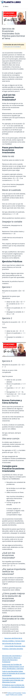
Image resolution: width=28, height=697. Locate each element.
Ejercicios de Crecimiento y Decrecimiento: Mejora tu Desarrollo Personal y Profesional (12, 659)
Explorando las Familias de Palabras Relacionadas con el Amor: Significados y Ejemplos (13, 666)
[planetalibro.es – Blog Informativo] (11, 2)
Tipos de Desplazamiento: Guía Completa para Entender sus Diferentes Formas (13, 680)
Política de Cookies (16, 695)
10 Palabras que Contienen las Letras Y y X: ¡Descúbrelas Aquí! (13, 686)
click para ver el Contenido (12, 47)
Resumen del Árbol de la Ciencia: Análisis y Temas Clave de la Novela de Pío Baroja (13, 640)
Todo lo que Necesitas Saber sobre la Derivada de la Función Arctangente (13, 673)
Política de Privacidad (14, 693)
